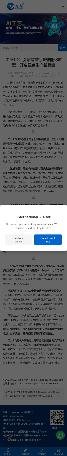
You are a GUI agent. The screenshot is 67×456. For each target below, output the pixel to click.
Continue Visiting (18, 240)
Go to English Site (48, 240)
